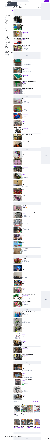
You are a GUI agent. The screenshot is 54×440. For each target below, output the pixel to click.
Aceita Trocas (6, 46)
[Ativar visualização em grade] (39, 7)
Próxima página (34, 401)
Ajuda (5, 436)
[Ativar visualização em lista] (38, 7)
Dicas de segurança (8, 436)
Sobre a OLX (12, 436)
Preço (5, 9)
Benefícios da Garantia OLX (7, 40)
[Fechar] (15, 3)
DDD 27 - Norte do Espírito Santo (19, 3)
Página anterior (15, 401)
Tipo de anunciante (7, 51)
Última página (38, 401)
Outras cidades (24, 3)
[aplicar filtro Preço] (12, 10)
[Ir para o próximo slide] (40, 411)
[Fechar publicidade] (14, 436)
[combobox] (20, 1)
